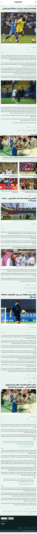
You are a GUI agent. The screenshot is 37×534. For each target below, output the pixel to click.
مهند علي (32, 47)
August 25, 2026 (21, 446)
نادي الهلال (30, 378)
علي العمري (32, 223)
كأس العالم (30, 287)
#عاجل (33, 441)
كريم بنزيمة (30, 511)
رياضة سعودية (29, 5)
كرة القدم (9, 511)
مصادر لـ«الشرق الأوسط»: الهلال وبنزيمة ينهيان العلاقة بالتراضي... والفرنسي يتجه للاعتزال (20, 157)
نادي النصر (23, 130)
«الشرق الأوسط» (31, 327)
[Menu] (35, 2)
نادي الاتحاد (5, 511)
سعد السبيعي (32, 416)
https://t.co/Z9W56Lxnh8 (20, 444)
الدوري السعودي (29, 130)
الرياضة (35, 5)
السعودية (19, 130)
